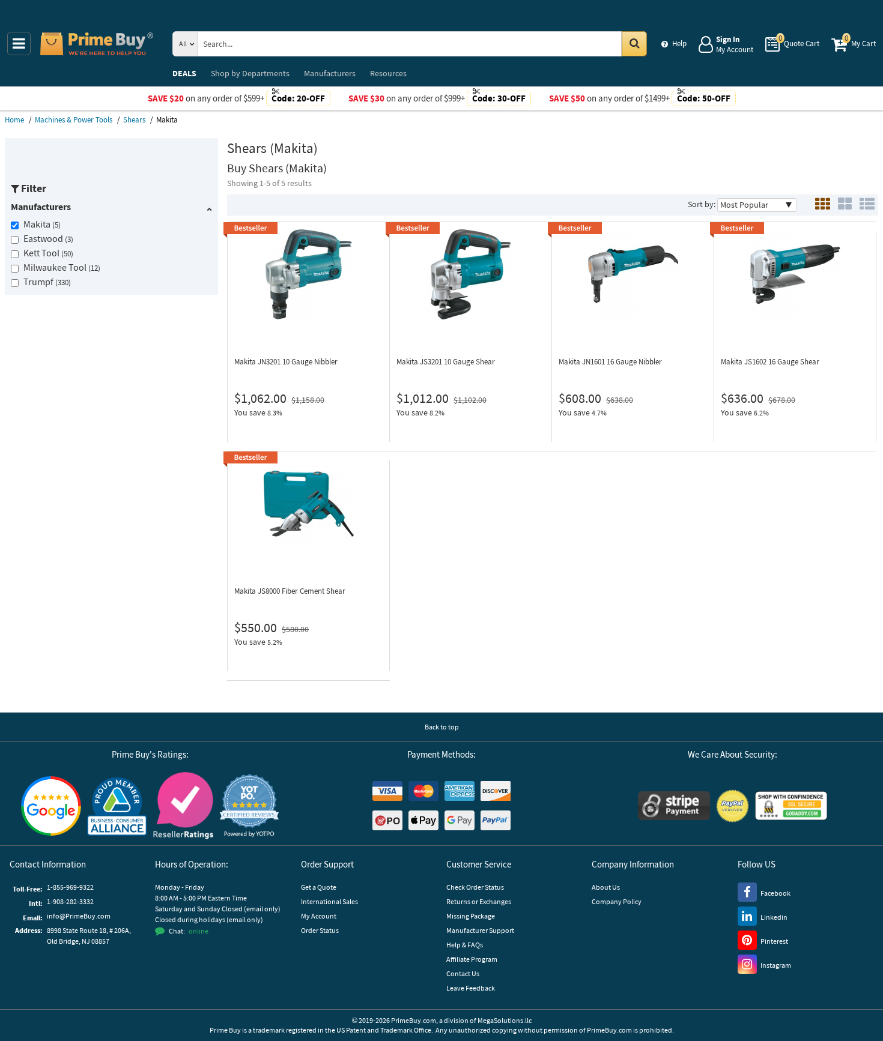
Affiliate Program (471, 959)
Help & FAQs (464, 944)
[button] (249, 806)
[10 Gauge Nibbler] (308, 274)
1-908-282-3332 (70, 901)
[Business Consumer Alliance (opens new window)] (117, 806)
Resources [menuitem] (388, 73)
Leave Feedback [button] (470, 987)
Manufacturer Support (480, 930)
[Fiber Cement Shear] (308, 504)
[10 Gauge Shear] (470, 274)
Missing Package (470, 915)
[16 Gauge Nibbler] (632, 274)
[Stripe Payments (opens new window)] (674, 805)
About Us (606, 887)
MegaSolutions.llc (505, 1020)
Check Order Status (475, 887)
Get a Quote (318, 887)
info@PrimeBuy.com (79, 915)
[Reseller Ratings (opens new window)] (183, 805)
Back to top (442, 726)
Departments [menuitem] (250, 73)
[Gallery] (845, 205)
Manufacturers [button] (41, 207)
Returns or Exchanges (478, 901)
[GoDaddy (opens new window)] (791, 805)
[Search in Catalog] (634, 43)
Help (679, 43)
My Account (318, 915)
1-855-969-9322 (70, 887)
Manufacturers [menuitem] (330, 73)
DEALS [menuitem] (184, 73)
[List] (867, 205)
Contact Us (462, 973)
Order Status (320, 930)
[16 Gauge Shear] (795, 274)
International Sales (329, 901)
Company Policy (617, 901)
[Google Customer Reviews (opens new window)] (51, 806)
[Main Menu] (19, 43)
